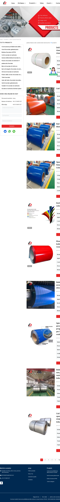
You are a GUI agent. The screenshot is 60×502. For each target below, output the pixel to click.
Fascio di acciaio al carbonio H (10, 60)
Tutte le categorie (50, 481)
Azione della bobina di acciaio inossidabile (12, 58)
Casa (1, 39)
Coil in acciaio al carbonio (9, 55)
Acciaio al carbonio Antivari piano (11, 88)
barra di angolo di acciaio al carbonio (12, 69)
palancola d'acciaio (7, 63)
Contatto (11, 126)
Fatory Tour (30, 473)
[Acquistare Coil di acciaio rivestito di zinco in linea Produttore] (41, 101)
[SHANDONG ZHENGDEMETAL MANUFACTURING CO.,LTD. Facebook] (1, 483)
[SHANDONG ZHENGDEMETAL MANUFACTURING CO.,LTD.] (5, 3)
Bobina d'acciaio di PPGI (9, 52)
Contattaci (30, 479)
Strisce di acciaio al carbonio (10, 72)
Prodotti (6, 39)
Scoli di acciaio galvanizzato (10, 49)
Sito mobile (44, 496)
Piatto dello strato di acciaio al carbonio (12, 74)
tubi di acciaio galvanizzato (10, 83)
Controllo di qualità (32, 476)
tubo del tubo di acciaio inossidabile (12, 80)
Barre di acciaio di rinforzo (9, 66)
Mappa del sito (36, 496)
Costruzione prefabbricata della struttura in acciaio (12, 46)
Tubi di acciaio (6, 77)
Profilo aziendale (31, 470)
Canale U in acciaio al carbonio (11, 86)
